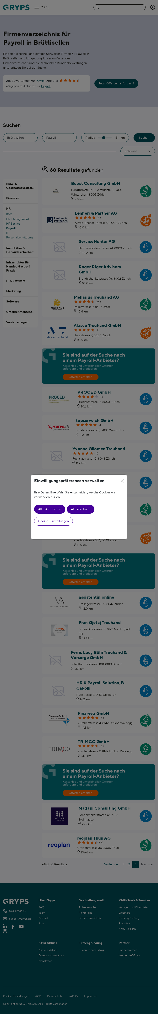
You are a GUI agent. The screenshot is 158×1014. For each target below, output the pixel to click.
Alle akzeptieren (49, 509)
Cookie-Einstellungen (53, 521)
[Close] (122, 481)
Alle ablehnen (80, 509)
